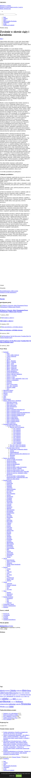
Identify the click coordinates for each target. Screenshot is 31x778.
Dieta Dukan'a (7, 399)
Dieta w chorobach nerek (13, 411)
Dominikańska (10, 512)
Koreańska (9, 539)
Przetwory (9, 383)
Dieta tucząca (10, 408)
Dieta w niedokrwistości (13, 420)
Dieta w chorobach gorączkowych (16, 409)
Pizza (8, 353)
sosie (17, 699)
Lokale (5, 582)
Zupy (8, 389)
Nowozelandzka (11, 493)
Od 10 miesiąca (17, 442)
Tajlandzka (9, 487)
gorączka (27, 693)
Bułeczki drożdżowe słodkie (10, 715)
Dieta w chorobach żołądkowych (15, 415)
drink (23, 692)
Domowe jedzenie (11, 585)
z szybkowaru (10, 577)
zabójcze (9, 580)
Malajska (9, 508)
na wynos (9, 589)
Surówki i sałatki (11, 387)
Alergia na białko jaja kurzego (14, 459)
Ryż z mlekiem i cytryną (9, 716)
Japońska (9, 538)
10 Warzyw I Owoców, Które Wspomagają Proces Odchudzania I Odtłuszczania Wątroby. (14, 311)
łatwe (8, 576)
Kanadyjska (10, 483)
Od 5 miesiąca (17, 434)
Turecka (9, 551)
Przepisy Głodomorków (9, 605)
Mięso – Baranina (11, 361)
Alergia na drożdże (12, 462)
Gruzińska (9, 529)
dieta (24, 690)
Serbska (9, 495)
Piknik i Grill (10, 579)
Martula (2, 299)
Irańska (8, 535)
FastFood (9, 602)
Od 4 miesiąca (17, 433)
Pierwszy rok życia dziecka (17, 427)
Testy (4, 19)
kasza (17, 694)
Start (4, 17)
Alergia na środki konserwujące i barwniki (18, 471)
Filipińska (9, 481)
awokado (5, 616)
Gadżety (5, 18)
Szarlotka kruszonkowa (9, 619)
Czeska (8, 518)
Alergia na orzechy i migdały (14, 468)
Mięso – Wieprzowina (12, 369)
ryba (25, 696)
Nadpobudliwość (14, 452)
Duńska (9, 514)
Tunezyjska (10, 502)
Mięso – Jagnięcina (12, 366)
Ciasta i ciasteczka (11, 356)
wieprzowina (4, 704)
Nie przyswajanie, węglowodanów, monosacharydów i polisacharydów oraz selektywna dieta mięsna (17, 477)
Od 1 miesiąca (17, 428)
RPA (8, 549)
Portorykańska (10, 548)
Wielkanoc (9, 563)
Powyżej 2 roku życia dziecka (18, 445)
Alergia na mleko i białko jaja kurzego (17, 467)
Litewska (9, 504)
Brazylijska (9, 521)
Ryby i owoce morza (12, 384)
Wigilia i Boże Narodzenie (13, 564)
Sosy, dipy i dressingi (12, 386)
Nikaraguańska (10, 509)
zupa (11, 706)
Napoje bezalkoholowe (13, 372)
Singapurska (10, 496)
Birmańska (9, 501)
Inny (8, 588)
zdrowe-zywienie (7, 391)
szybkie (9, 569)
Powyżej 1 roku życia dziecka (18, 446)
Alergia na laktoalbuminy (13, 464)
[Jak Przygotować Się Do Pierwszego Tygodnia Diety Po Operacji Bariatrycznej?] (15, 337)
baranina (7, 690)
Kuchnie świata (7, 480)
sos (14, 698)
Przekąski (9, 381)
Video (4, 591)
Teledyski (9, 595)
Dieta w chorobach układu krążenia (16, 414)
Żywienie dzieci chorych (13, 448)
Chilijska (9, 523)
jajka (10, 694)
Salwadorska (10, 490)
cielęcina (19, 690)
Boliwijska (9, 520)
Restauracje (10, 598)
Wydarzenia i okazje (8, 604)
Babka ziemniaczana (5, 8)
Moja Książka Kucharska (10, 21)
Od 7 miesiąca (17, 437)
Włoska (9, 557)
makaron (1, 696)
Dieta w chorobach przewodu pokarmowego (18, 412)
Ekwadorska (10, 511)
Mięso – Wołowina (12, 368)
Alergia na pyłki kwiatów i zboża (15, 470)
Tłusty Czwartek (11, 561)
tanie (8, 570)
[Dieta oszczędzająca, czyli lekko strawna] (11, 327)
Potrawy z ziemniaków (13, 380)
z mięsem (9, 571)
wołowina (11, 704)
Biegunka (12, 455)
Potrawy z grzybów (12, 375)
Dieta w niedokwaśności (13, 421)
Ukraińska (9, 498)
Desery (8, 358)
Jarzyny (9, 359)
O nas (4, 23)
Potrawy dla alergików (9, 458)
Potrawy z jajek (11, 377)
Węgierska (9, 555)
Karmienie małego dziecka (10, 424)
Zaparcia (12, 456)
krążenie (23, 694)
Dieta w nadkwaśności (12, 418)
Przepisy (5, 567)
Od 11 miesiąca (17, 443)
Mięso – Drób (10, 363)
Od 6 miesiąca (17, 436)
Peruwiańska (10, 546)
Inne (8, 601)
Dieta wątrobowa (11, 422)
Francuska (9, 527)
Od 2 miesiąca (17, 430)
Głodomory (6, 22)
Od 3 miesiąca (17, 431)
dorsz (20, 692)
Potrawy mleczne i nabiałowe (14, 374)
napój (5, 696)
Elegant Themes (16, 757)
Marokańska (10, 542)
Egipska (9, 526)
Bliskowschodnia (11, 489)
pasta (15, 696)
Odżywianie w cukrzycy (6, 321)
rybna (28, 696)
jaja (7, 694)
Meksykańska (10, 543)
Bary (8, 599)
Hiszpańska (10, 517)
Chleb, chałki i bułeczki (13, 355)
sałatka (5, 698)
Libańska (9, 540)
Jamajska (9, 536)
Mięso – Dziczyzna (12, 365)
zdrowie (5, 393)
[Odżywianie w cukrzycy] (7, 317)
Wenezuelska (10, 554)
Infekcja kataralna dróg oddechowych (20, 453)
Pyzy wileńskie (7, 719)
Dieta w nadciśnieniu (12, 417)
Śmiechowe (10, 594)
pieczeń (22, 696)
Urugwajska (10, 552)
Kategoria (5, 352)
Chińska (9, 524)
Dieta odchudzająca (12, 406)
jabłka (4, 694)
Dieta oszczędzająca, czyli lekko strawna (11, 330)
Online (6, 626)
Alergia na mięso (11, 465)
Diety (1, 38)
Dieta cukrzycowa (11, 405)
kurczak (28, 694)
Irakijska (9, 533)
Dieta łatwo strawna (12, 402)
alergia (2, 690)
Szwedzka (9, 515)
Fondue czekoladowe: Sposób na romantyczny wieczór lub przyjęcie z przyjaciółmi (15, 732)
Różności (5, 607)
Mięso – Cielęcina (11, 362)
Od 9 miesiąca (17, 440)
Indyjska (9, 532)
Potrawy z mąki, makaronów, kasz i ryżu (17, 378)
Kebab (8, 586)
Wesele (8, 566)
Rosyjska (9, 492)
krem (19, 694)
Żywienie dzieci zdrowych (14, 425)
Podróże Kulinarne (8, 597)
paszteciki (18, 696)
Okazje (5, 558)
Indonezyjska (10, 530)
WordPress (6, 758)
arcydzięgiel (6, 615)
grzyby (1, 694)
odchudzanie (10, 696)
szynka (12, 701)
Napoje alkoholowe (12, 371)
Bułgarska (9, 484)
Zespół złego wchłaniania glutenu (18, 449)
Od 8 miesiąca (17, 439)
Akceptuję (19, 775)
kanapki (14, 694)
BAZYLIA (6, 613)
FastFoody (9, 583)
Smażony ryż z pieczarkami (10, 713)
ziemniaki (7, 706)
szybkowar (5, 701)
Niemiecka (9, 507)
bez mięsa (9, 574)
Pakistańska (10, 545)
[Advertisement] (15, 267)
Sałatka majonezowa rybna (10, 718)
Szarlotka (5, 618)
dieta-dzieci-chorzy (8, 390)
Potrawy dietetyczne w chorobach (12, 400)
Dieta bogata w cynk (12, 403)
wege (8, 573)
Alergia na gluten (11, 461)
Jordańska (9, 486)
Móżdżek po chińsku (5, 5)
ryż (1, 699)
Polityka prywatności (8, 25)
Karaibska (9, 499)
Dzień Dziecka (10, 560)
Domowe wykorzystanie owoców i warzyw (11, 7)
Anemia (12, 450)
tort (14, 701)
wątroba (18, 704)
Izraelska (9, 505)
